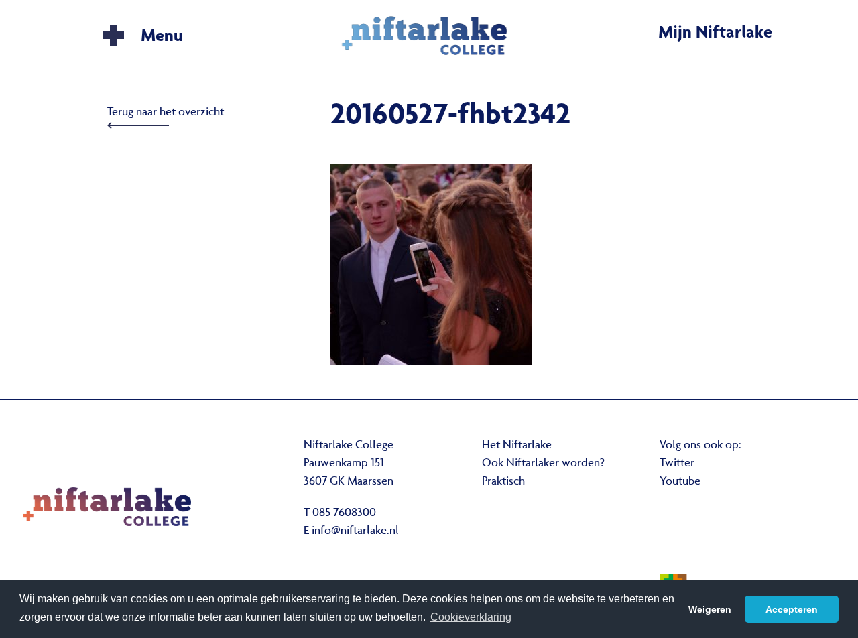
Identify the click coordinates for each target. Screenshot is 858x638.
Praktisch (503, 482)
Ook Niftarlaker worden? (543, 464)
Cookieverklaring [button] (470, 617)
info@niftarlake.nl (355, 531)
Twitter (677, 464)
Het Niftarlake (517, 446)
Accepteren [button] (791, 609)
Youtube (680, 482)
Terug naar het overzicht (165, 113)
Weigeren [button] (709, 609)
